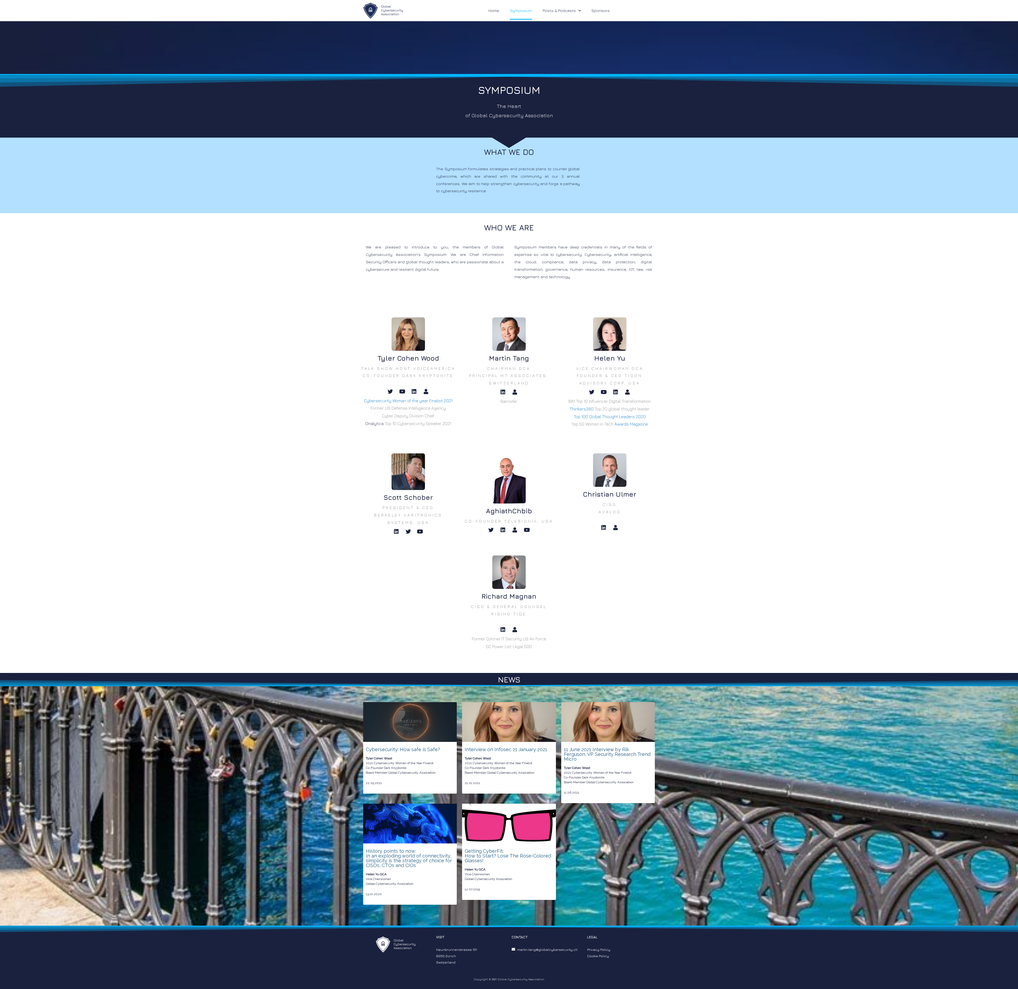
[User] (426, 391)
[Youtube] (402, 391)
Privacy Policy (598, 949)
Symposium (521, 10)
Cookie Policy (598, 956)
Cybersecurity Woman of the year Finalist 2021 (408, 400)
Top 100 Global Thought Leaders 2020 (610, 416)
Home (493, 10)
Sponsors (600, 10)
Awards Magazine (631, 424)
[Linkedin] (414, 391)
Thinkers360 (582, 408)
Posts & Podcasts (559, 10)
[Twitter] (390, 391)
